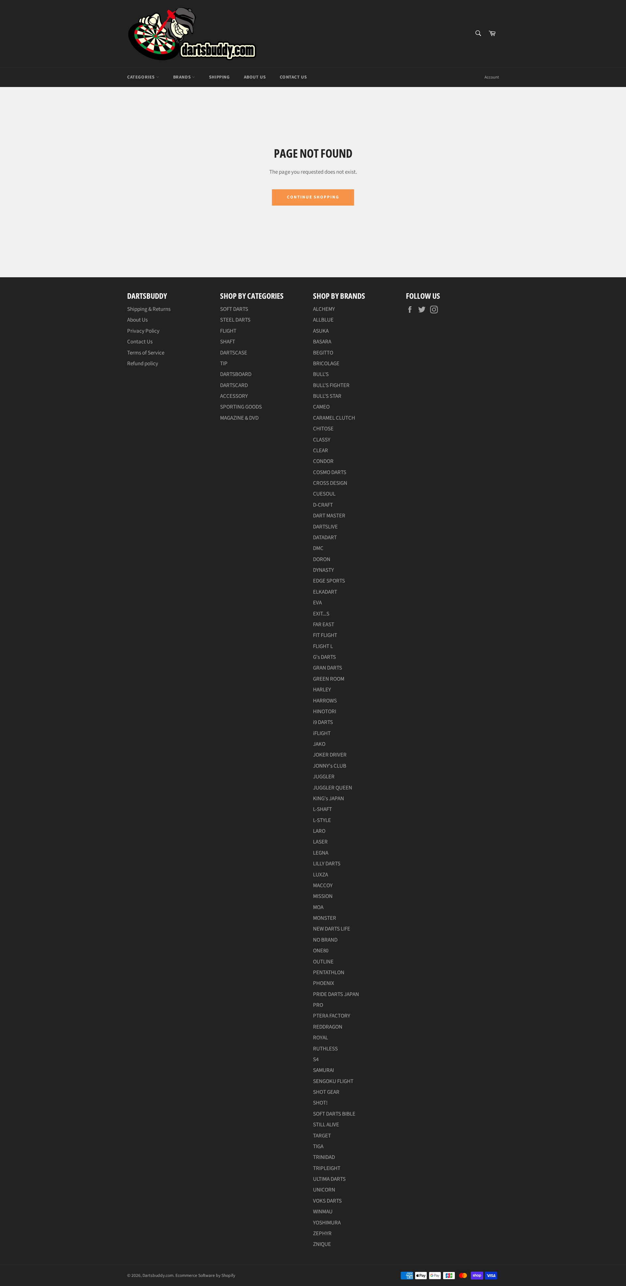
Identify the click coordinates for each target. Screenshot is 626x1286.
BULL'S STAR (327, 396)
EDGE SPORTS (329, 581)
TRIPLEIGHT (326, 1168)
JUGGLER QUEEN (332, 788)
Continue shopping (313, 197)
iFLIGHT (322, 733)
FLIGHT (228, 331)
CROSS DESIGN (330, 483)
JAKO (319, 744)
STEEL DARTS (235, 320)
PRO (318, 1005)
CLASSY (321, 440)
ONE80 (320, 951)
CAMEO (321, 407)
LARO (319, 831)
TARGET (322, 1136)
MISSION (323, 896)
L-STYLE (322, 820)
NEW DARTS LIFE (331, 929)
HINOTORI (324, 711)
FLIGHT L (323, 646)
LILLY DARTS (326, 864)
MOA (318, 907)
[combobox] (477, 33)
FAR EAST (323, 625)
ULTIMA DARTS (329, 1179)
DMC (318, 548)
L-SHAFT (322, 809)
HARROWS (325, 701)
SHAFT (227, 342)
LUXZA (320, 875)
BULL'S (321, 374)
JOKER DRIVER (330, 755)
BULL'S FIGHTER (331, 385)
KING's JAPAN (328, 798)
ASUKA (321, 331)
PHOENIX (323, 983)
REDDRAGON (327, 1027)
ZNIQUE (322, 1244)
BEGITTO (323, 353)
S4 (316, 1059)
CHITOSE (323, 429)
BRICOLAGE (326, 364)
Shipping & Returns (149, 309)
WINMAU (323, 1212)
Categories (141, 77)
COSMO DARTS (329, 472)
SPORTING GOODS (241, 407)
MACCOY (323, 885)
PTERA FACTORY (331, 1016)
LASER (320, 842)
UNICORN (324, 1190)
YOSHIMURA (327, 1223)
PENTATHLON (328, 972)
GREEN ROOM (328, 679)
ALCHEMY (324, 309)
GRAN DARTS (327, 668)
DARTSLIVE (325, 527)
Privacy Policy (143, 331)
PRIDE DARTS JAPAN (336, 994)
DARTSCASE (233, 353)
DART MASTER (329, 516)
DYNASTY (323, 570)
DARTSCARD (234, 385)
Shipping (219, 77)
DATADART (325, 538)
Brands (182, 77)
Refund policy (142, 364)
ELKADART (325, 592)
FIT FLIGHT (325, 635)
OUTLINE (323, 962)
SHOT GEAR (326, 1092)
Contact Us (293, 77)
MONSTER (324, 918)
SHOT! (320, 1103)
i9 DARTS (323, 722)
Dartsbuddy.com (157, 1275)
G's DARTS (324, 657)
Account (491, 77)
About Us (255, 77)
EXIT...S (321, 614)
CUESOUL (324, 494)
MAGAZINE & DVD (239, 418)
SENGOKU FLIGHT (333, 1081)
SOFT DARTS (234, 309)
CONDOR (323, 461)
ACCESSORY (234, 396)
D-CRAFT (323, 505)
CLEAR (320, 451)
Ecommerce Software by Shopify (205, 1275)
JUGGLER (324, 777)
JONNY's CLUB (329, 766)
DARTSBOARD (235, 374)
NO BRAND (325, 940)
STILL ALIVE (326, 1125)
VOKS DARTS (327, 1201)
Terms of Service (145, 353)
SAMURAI (323, 1070)
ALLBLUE (323, 320)
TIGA (318, 1146)
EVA (317, 603)
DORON (321, 559)
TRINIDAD (324, 1157)
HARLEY (322, 690)
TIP (224, 364)
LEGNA (320, 853)
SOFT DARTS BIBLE (334, 1114)
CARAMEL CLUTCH (334, 418)
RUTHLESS (325, 1049)
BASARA (322, 342)
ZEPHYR (322, 1233)
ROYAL (320, 1038)
